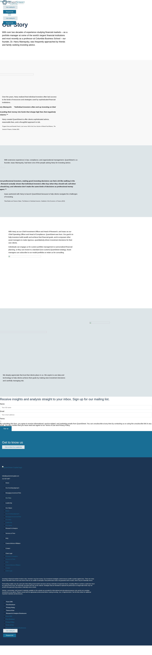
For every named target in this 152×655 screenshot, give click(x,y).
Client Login (9, 553)
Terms (2, 418)
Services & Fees (10, 533)
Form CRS (9, 601)
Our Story (8, 498)
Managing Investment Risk (13, 493)
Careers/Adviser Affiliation (13, 543)
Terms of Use (10, 610)
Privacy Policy (10, 607)
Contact (8, 548)
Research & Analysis (12, 528)
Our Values (9, 508)
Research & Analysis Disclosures (16, 613)
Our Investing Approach (12, 488)
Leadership (9, 503)
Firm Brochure (10, 604)
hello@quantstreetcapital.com (10, 476)
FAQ (7, 538)
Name (2, 404)
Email (2, 411)
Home (7, 483)
